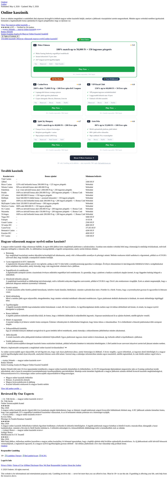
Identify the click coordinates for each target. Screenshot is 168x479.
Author (4, 4)
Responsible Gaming (59, 465)
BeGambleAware (30, 456)
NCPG (43, 456)
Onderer (4, 2)
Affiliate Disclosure (31, 465)
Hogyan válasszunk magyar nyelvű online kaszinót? (37, 39)
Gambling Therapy (13, 456)
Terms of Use (18, 465)
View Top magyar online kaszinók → (15, 25)
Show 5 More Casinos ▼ (84, 158)
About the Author (74, 465)
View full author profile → (11, 388)
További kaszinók (8, 39)
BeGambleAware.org (104, 163)
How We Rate (44, 465)
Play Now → (84, 69)
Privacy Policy (6, 465)
